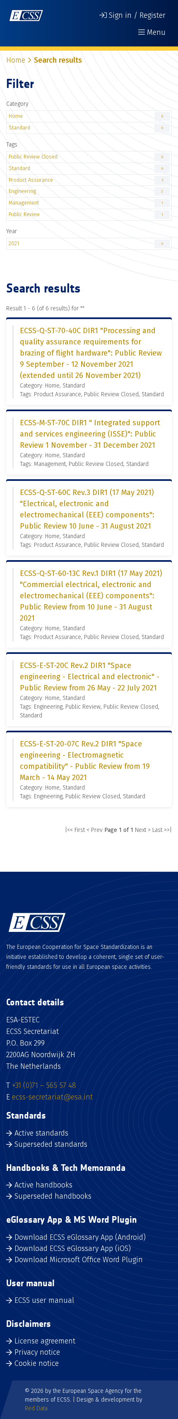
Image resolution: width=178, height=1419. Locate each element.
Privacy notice (37, 1352)
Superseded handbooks (52, 1196)
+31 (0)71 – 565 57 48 (44, 1085)
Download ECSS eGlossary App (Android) (80, 1237)
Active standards (41, 1133)
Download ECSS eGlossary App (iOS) (72, 1248)
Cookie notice (36, 1363)
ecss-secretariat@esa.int (52, 1097)
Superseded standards (50, 1144)
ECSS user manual (44, 1300)
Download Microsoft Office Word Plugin (78, 1259)
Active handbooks (43, 1185)
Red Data (36, 1408)
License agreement (44, 1341)
